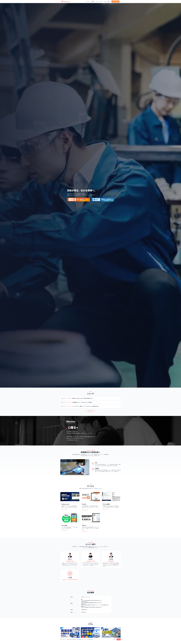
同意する (118, 639)
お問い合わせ (116, 1)
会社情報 (92, 1)
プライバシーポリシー (84, 639)
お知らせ (108, 1)
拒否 (114, 639)
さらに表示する (90, 411)
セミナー (101, 1)
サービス (87, 1)
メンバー (96, 1)
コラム (105, 1)
